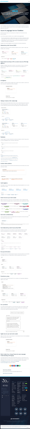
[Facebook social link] (12, 366)
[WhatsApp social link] (19, 366)
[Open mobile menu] (29, 1)
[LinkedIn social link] (6, 395)
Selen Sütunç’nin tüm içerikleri (7, 373)
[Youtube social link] (2, 397)
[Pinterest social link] (14, 366)
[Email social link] (10, 366)
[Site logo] (4, 1)
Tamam (28, 427)
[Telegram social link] (16, 366)
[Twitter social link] (18, 366)
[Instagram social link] (5, 395)
